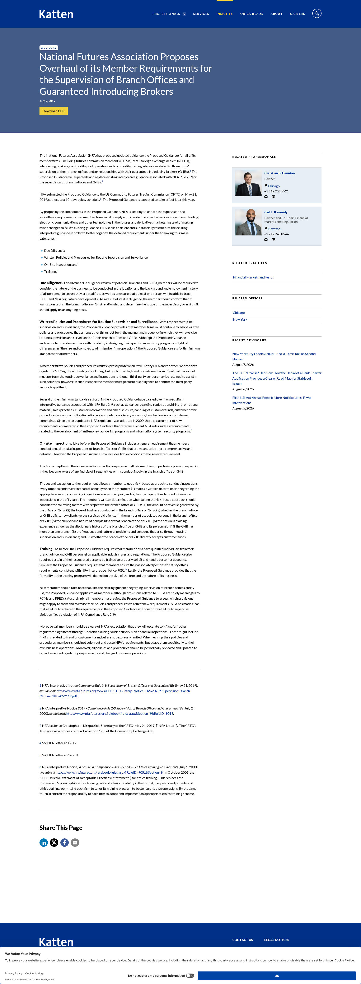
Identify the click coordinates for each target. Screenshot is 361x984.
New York (274, 229)
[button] (43, 842)
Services (201, 13)
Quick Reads (251, 13)
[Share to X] (54, 842)
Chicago (274, 186)
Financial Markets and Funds (253, 277)
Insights (225, 13)
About (277, 13)
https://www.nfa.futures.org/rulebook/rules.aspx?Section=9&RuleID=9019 (119, 713)
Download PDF (54, 111)
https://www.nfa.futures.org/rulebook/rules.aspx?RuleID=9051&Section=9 (109, 772)
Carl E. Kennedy (275, 212)
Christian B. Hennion (279, 173)
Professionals (166, 13)
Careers (297, 13)
